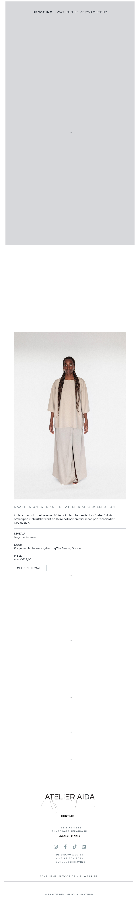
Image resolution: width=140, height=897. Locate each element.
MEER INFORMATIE (30, 568)
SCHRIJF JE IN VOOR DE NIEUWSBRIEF (68, 876)
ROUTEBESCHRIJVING (70, 862)
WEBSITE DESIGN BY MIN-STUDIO (70, 894)
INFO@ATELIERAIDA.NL (71, 831)
